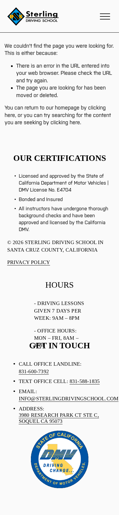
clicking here (65, 122)
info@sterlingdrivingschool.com (68, 398)
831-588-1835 (85, 381)
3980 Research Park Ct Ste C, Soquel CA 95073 (59, 418)
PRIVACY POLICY (28, 262)
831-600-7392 (34, 371)
